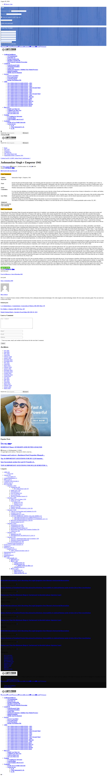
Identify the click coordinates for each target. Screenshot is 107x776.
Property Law (15, 507)
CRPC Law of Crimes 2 (18, 499)
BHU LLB (8, 479)
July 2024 (6, 378)
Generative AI (11, 57)
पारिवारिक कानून (19, 567)
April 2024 (7, 382)
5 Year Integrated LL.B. (17, 127)
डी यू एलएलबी (12, 558)
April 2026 (7, 355)
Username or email (6, 11)
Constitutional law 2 (17, 526)
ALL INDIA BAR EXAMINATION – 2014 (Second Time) (24, 87)
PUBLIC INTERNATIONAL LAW (22, 508)
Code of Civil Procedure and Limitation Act (23, 511)
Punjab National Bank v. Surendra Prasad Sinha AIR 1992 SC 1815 (19, 312)
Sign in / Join (8, 4)
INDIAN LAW (9, 547)
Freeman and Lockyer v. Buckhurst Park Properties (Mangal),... (23, 455)
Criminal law (4, 158)
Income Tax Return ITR (14, 80)
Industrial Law (16, 534)
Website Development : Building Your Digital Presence (22, 69)
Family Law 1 (16, 490)
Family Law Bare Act (13, 109)
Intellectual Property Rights (19, 528)
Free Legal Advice (12, 77)
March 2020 (7, 388)
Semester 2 (11, 497)
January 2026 (7, 358)
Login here (13, 43)
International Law (9, 552)
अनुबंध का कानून (19, 562)
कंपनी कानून (15, 559)
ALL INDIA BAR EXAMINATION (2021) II (20, 101)
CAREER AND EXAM (11, 481)
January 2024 (7, 387)
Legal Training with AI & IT (15, 119)
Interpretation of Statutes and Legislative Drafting (25, 529)
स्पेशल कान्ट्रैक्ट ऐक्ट (20, 573)
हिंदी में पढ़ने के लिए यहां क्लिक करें (9, 171)
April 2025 (7, 364)
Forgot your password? (7, 23)
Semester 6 (11, 537)
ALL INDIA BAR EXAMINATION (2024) (19, 106)
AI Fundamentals (12, 56)
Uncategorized (9, 555)
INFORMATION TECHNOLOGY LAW (23, 535)
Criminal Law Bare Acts (14, 110)
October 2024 (7, 373)
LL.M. (12, 128)
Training (6, 115)
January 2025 (7, 368)
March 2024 (7, 384)
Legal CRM (10, 68)
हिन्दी (7, 556)
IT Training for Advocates (14, 116)
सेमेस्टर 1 (14, 561)
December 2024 (8, 370)
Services (6, 74)
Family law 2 (15, 501)
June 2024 (6, 379)
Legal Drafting (11, 118)
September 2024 (8, 375)
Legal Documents (12, 78)
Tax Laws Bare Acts (13, 113)
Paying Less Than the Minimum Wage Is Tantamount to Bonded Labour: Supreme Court (31, 595)
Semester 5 (11, 532)
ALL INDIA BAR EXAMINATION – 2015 (19, 89)
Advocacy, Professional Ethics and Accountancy (25, 538)
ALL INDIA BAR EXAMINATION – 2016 (19, 90)
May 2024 (6, 381)
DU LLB (10, 158)
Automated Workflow (13, 66)
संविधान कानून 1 (19, 571)
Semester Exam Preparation (15, 543)
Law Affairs (11, 476)
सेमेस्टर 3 (14, 568)
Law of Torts (15, 494)
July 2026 (6, 350)
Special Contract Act (17, 522)
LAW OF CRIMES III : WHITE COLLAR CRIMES (26, 516)
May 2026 (6, 353)
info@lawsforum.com (12, 679)
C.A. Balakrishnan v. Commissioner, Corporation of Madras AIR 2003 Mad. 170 (23, 306)
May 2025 (6, 362)
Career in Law (11, 124)
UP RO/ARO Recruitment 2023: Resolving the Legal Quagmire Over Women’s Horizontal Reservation (35, 580)
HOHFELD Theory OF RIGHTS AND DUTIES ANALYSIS (21, 447)
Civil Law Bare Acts (13, 112)
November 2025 (8, 361)
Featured (7, 546)
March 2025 (7, 365)
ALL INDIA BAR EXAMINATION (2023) (19, 103)
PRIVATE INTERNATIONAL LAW (22, 520)
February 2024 (8, 385)
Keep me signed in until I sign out (11, 17)
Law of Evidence (16, 505)
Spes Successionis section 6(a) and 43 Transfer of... (18, 462)
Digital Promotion (12, 71)
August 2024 (7, 376)
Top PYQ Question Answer (19, 496)
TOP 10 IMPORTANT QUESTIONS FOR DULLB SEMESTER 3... (24, 465)
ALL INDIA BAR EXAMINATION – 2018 (19, 95)
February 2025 (8, 367)
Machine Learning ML (13, 60)
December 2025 (8, 359)
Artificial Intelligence (10, 54)
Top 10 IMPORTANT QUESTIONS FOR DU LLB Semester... (22, 458)
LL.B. (12, 125)
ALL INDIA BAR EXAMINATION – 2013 (19, 84)
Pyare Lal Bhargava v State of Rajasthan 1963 (12, 274)
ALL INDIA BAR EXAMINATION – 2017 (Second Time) (24, 93)
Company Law (16, 513)
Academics (7, 121)
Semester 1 (27, 158)
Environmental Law (17, 541)
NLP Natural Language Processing (17, 62)
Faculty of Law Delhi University (16, 122)
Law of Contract (16, 493)
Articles (7, 475)
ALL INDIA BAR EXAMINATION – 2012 (19, 83)
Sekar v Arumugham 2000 (7, 280)
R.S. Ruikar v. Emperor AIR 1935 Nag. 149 (13, 309)
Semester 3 (11, 510)
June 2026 (6, 352)
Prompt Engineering (13, 59)
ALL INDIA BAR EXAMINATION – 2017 (19, 92)
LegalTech (7, 63)
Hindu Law (18, 502)
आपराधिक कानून (19, 564)
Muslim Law (18, 504)
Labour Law (15, 531)
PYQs (10, 473)
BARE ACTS (12, 549)
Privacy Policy (8, 687)
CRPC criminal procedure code (20, 550)
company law (8, 482)
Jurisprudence (15, 491)
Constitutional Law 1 (17, 514)
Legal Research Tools (13, 65)
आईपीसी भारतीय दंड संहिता (25, 565)
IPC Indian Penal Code (18, 158)
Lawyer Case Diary (12, 75)
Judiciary (7, 553)
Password (3, 14)
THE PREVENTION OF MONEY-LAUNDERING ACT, (30, 519)
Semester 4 (11, 523)
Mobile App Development (14, 72)
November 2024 (8, 371)
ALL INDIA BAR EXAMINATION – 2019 (19, 98)
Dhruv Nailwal (6, 166)
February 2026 (8, 356)
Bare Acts (7, 107)
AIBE (5, 81)
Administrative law (17, 525)
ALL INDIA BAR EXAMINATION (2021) (19, 100)
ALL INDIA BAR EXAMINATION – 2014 (19, 86)
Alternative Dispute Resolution (20, 540)
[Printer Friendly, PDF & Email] (5, 268)
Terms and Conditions (10, 685)
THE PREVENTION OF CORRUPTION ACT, (28, 517)
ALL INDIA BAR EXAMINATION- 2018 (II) (20, 96)
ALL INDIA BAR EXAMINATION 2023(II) (20, 104)
